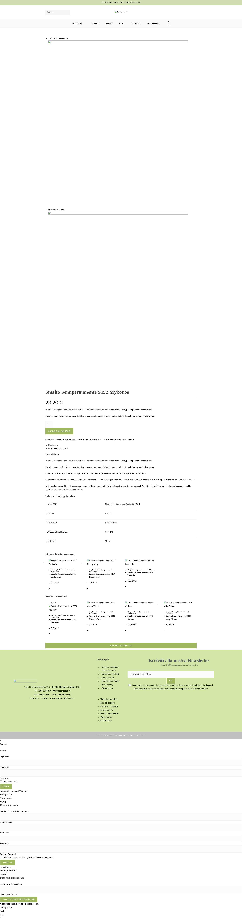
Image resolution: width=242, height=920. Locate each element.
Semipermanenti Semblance (144, 570)
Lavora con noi (107, 678)
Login (6, 786)
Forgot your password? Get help (14, 791)
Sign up (3, 802)
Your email (4, 833)
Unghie (53, 570)
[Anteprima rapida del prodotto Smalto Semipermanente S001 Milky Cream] (195, 40)
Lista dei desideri (108, 671)
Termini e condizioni (109, 667)
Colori (59, 570)
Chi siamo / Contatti (110, 674)
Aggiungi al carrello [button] (121, 645)
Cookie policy (107, 688)
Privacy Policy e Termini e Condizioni (37, 858)
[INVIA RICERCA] (67, 12)
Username (4, 767)
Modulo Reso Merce (110, 681)
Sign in (3, 874)
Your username (6, 822)
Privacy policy (107, 685)
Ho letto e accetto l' (28, 858)
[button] (111, 694)
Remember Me (10, 782)
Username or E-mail (8, 895)
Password (4, 778)
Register (7, 862)
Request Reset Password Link (19, 899)
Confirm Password (8, 854)
